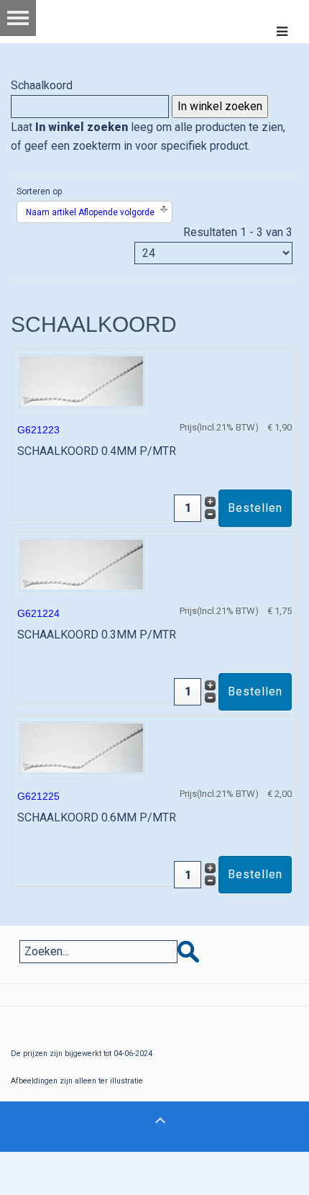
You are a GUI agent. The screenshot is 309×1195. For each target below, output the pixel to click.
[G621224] (82, 563)
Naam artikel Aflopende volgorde (90, 212)
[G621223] (82, 380)
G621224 (38, 613)
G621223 (38, 430)
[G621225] (82, 747)
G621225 (38, 796)
